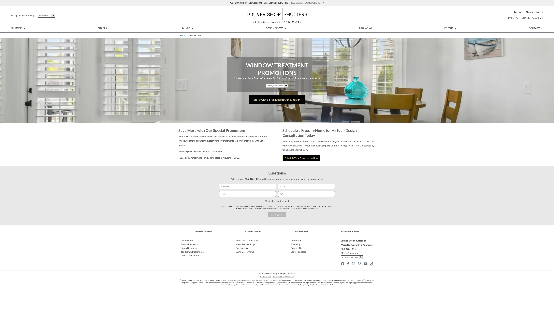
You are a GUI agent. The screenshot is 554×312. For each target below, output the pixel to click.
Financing (365, 28)
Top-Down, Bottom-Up (192, 251)
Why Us (448, 28)
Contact (534, 28)
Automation (187, 240)
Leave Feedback (298, 251)
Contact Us (296, 248)
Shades (102, 28)
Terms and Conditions (243, 208)
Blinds (186, 28)
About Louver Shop (245, 244)
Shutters (17, 28)
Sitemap (290, 276)
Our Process (241, 248)
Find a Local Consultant (247, 240)
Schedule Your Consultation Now (301, 158)
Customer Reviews (244, 251)
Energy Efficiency (189, 244)
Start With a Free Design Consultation (277, 99)
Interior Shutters (203, 231)
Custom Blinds (301, 231)
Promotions (297, 240)
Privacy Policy (260, 208)
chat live (264, 179)
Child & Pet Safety (190, 255)
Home (182, 35)
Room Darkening (189, 248)
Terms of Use (265, 276)
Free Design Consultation (306, 2)
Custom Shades (253, 231)
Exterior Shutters (350, 231)
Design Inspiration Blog (22, 15)
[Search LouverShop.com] (286, 85)
